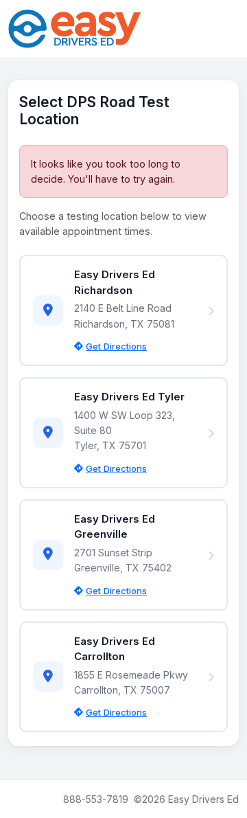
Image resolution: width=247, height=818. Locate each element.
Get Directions (116, 346)
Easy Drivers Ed (203, 799)
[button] (123, 310)
